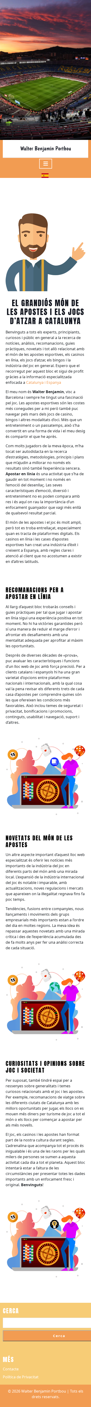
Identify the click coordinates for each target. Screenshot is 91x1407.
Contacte (11, 1369)
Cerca (11, 1310)
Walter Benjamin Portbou (45, 148)
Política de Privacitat (20, 1376)
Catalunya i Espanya (43, 382)
